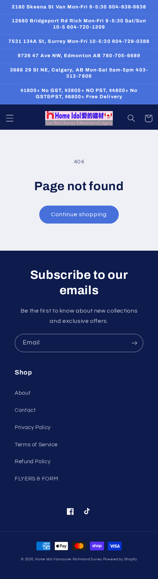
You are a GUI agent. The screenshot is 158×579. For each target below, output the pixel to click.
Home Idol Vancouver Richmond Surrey (68, 559)
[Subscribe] (134, 343)
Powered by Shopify (120, 559)
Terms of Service (36, 444)
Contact (25, 410)
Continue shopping (79, 214)
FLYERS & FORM (36, 479)
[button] (9, 118)
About (22, 393)
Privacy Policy (33, 427)
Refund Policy (32, 461)
